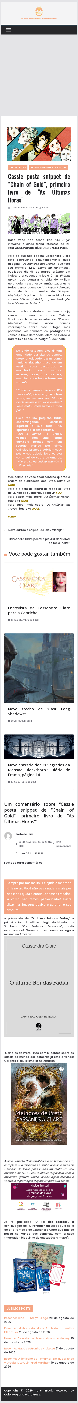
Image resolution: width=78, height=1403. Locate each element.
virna (45, 207)
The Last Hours (17, 167)
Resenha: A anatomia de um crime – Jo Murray (36, 1338)
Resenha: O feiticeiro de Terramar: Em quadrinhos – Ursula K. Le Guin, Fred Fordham (39, 1361)
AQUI (11, 485)
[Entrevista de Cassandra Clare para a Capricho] (39, 565)
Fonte (12, 516)
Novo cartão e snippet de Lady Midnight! (36, 530)
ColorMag (11, 1394)
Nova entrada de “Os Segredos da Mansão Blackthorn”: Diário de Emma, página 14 (39, 769)
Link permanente (63, 844)
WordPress (32, 1394)
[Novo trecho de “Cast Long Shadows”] (39, 635)
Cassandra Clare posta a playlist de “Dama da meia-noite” (39, 541)
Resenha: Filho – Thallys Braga (26, 1318)
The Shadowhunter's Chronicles (48, 167)
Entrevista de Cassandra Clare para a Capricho (39, 610)
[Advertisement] (39, 75)
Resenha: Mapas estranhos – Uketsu (29, 1348)
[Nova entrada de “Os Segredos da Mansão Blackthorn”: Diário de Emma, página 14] (39, 736)
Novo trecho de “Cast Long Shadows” (39, 711)
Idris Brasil (44, 1390)
